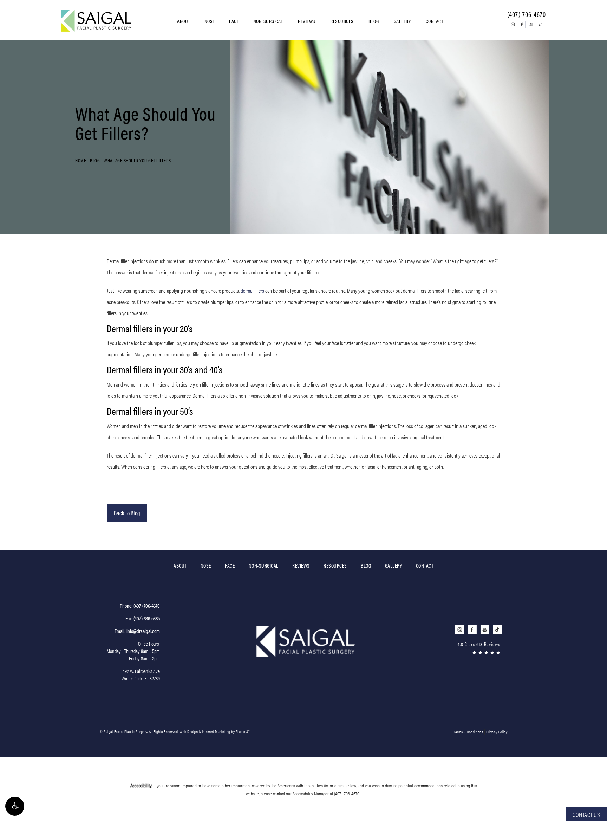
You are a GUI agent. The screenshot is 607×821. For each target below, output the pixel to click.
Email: (137, 630)
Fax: (142, 618)
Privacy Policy (496, 732)
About (183, 21)
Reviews (306, 21)
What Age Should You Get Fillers (137, 160)
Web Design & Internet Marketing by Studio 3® (214, 731)
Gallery (402, 21)
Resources (342, 21)
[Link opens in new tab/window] (512, 24)
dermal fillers (252, 290)
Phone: (140, 605)
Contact (435, 21)
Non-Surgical (268, 21)
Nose (209, 21)
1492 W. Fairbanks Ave (140, 674)
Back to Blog (127, 513)
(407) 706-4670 (347, 793)
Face (234, 21)
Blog (373, 21)
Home (80, 160)
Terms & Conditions (468, 732)
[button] (14, 806)
